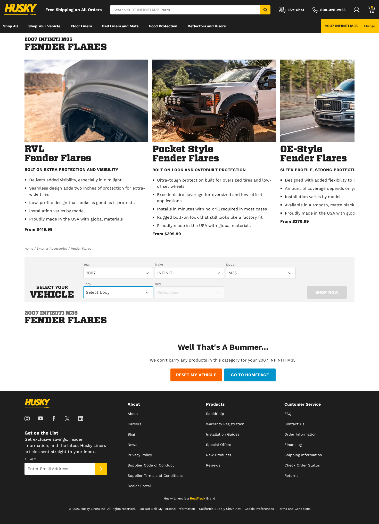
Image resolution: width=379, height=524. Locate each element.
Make (159, 264)
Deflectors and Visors (207, 26)
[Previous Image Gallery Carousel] (29, 150)
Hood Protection (163, 26)
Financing (293, 445)
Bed (158, 284)
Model (230, 264)
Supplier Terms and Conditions (155, 475)
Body (87, 284)
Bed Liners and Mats (120, 26)
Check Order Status (302, 465)
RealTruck (197, 498)
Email (30, 459)
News (132, 445)
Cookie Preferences (259, 509)
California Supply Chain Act (220, 509)
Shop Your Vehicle (44, 26)
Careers (134, 424)
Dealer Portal (139, 486)
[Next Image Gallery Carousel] (349, 150)
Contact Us (294, 424)
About (133, 414)
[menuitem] (10, 26)
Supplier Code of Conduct (151, 465)
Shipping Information (303, 455)
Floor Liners (81, 26)
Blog (131, 434)
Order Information (300, 434)
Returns (291, 475)
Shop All (10, 26)
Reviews (213, 465)
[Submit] (101, 469)
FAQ (287, 414)
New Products (218, 455)
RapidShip (215, 414)
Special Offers (218, 445)
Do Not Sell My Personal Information (167, 509)
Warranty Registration (225, 424)
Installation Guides (222, 434)
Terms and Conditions (294, 509)
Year (87, 264)
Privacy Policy (140, 455)
